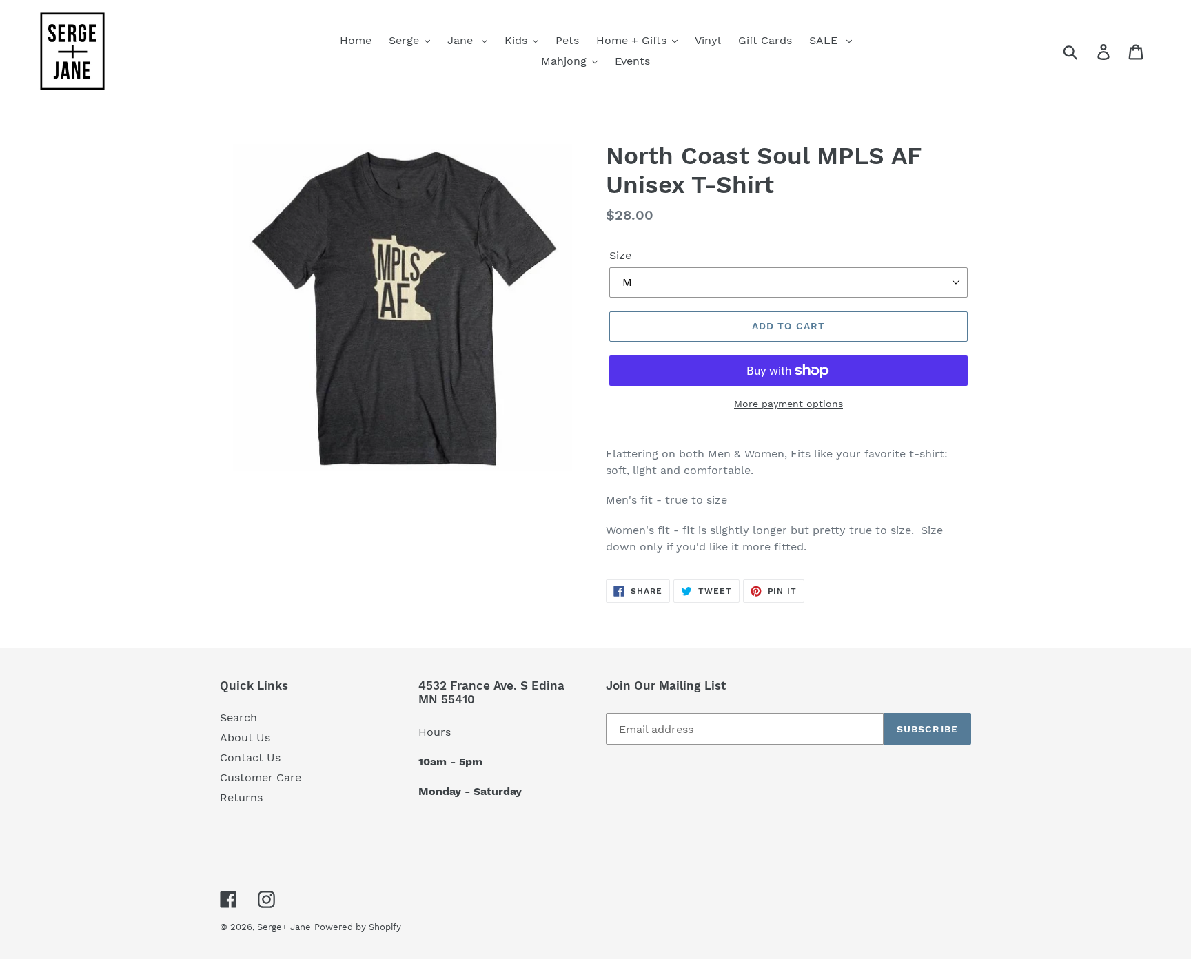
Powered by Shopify (357, 927)
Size (620, 255)
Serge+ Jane (284, 927)
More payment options (788, 403)
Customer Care (260, 777)
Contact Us (250, 757)
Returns (241, 797)
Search (238, 717)
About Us (245, 737)
